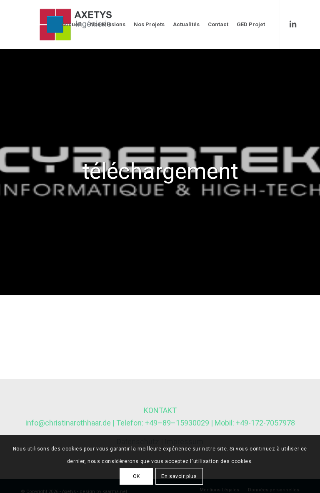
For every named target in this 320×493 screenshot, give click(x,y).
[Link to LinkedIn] (293, 24)
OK (136, 476)
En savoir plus (179, 476)
